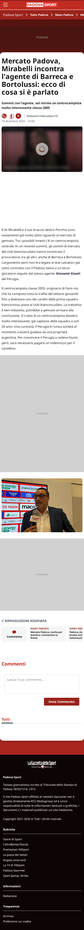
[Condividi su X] (18, 116)
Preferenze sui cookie (17, 921)
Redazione (10, 896)
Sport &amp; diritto (15, 875)
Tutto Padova (39, 15)
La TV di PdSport (13, 865)
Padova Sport (13, 15)
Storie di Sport (12, 839)
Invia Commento (62, 702)
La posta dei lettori (15, 855)
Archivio (8, 916)
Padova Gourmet (14, 870)
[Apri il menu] (5, 4)
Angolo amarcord (14, 860)
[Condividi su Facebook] (11, 116)
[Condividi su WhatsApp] (4, 116)
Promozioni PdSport (16, 849)
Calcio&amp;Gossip (15, 844)
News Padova (64, 15)
